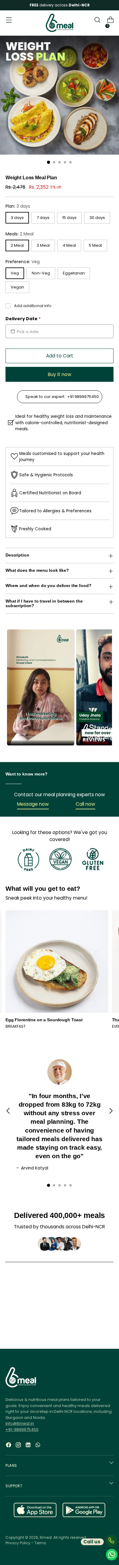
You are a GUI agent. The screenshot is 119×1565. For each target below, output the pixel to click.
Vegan (17, 287)
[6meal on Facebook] (9, 1449)
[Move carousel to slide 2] (54, 1185)
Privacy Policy (18, 1542)
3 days (17, 217)
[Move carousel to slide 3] (59, 1185)
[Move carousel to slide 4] (65, 1185)
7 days (43, 217)
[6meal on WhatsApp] (38, 1449)
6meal (46, 1537)
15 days (69, 217)
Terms (40, 1542)
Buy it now (59, 374)
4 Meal (69, 245)
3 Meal (43, 245)
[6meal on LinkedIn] (28, 1449)
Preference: (22, 262)
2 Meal (17, 245)
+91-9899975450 (21, 1429)
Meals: (19, 234)
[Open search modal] (97, 23)
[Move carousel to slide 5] (70, 1185)
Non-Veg (41, 273)
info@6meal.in (19, 1423)
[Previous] (8, 1115)
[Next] (110, 1115)
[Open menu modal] (8, 23)
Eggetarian (74, 273)
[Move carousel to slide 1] (48, 1185)
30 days (97, 217)
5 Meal (95, 245)
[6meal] (59, 23)
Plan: (17, 206)
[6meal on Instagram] (19, 1449)
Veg (15, 273)
